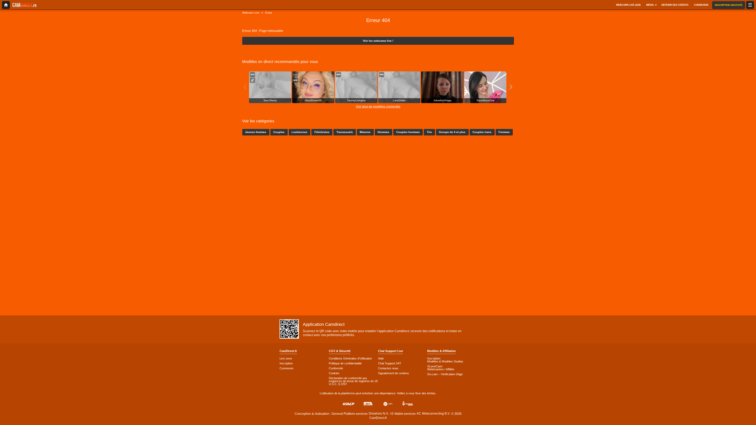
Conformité (336, 368)
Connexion (286, 368)
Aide (381, 358)
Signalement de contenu (393, 373)
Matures (365, 132)
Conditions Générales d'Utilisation (350, 358)
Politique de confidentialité (345, 363)
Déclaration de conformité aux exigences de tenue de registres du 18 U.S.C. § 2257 (353, 381)
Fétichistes (321, 132)
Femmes (504, 132)
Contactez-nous (388, 368)
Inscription (286, 363)
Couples (278, 132)
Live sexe (286, 358)
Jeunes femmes (255, 132)
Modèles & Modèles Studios (445, 361)
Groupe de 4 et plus (452, 132)
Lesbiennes (299, 132)
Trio (429, 132)
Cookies (334, 373)
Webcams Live (250, 12)
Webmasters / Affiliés (440, 369)
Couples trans (481, 132)
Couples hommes (408, 132)
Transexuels (344, 132)
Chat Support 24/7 (389, 363)
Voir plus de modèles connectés (378, 106)
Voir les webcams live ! (378, 40)
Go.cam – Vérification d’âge (445, 374)
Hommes (383, 132)
